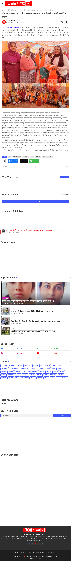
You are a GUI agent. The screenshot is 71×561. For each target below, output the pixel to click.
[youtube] (35, 544)
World (52, 377)
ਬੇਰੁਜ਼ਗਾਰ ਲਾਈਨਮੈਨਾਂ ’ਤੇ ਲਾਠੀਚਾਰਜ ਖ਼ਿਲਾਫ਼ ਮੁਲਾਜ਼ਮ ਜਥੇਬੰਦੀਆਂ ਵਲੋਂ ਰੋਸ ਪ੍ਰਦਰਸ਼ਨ (29, 230)
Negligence (11, 374)
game (54, 368)
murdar (55, 371)
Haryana (4, 371)
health (11, 371)
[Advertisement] (34, 389)
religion (61, 374)
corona (47, 365)
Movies (49, 371)
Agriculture (12, 365)
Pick (40, 558)
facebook (19, 348)
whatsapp (54, 348)
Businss (35, 365)
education (4, 368)
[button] (69, 3)
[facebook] (29, 544)
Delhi (59, 365)
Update (39, 377)
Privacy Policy (40, 552)
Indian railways (32, 371)
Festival (41, 368)
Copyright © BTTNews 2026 (47, 556)
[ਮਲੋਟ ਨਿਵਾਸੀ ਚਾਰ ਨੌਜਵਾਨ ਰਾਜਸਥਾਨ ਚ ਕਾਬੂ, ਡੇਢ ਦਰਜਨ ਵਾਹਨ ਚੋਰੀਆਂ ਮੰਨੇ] (5, 331)
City (10, 156)
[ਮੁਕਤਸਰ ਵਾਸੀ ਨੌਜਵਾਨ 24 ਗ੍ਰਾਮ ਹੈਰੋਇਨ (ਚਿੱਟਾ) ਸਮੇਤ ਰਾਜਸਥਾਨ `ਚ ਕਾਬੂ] (5, 311)
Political (38, 156)
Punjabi (45, 374)
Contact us (30, 552)
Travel (33, 377)
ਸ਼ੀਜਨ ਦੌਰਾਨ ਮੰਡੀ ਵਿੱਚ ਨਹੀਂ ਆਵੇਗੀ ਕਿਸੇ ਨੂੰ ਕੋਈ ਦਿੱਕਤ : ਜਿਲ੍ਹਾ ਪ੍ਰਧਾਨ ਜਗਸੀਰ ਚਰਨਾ (36, 321)
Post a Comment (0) (35, 202)
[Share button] (42, 161)
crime (53, 365)
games (60, 368)
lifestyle (41, 371)
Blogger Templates (32, 556)
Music (62, 371)
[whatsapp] (42, 544)
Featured (25, 156)
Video (46, 377)
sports (11, 377)
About (23, 552)
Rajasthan (53, 374)
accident (4, 365)
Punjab (39, 374)
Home (3, 10)
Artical (20, 365)
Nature (3, 374)
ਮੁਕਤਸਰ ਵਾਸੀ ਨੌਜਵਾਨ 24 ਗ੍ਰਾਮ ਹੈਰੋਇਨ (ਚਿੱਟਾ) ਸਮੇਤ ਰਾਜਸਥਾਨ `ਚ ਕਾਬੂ (33, 311)
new (32, 156)
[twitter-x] (32, 544)
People (25, 374)
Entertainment (14, 368)
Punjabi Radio (52, 552)
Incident (17, 371)
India (24, 371)
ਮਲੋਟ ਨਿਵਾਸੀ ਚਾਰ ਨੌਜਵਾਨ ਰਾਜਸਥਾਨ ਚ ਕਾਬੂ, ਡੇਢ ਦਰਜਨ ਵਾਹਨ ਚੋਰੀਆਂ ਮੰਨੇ (33, 331)
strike (17, 377)
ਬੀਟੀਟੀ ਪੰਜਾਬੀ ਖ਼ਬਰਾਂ (11, 10)
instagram (19, 353)
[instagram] (39, 544)
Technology (25, 377)
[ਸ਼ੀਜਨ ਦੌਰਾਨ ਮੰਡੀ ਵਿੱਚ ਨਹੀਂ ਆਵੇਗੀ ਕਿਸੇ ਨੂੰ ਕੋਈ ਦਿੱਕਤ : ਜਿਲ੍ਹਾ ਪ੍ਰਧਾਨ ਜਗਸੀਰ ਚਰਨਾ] (5, 321)
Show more (64, 177)
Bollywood (27, 365)
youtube (55, 353)
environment (17, 156)
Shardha (4, 377)
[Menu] (2, 3)
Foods (48, 368)
